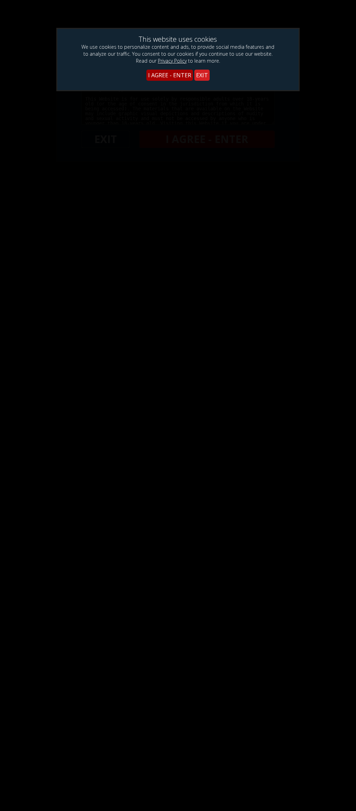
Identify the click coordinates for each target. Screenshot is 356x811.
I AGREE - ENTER (169, 75)
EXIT (202, 75)
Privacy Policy (172, 60)
